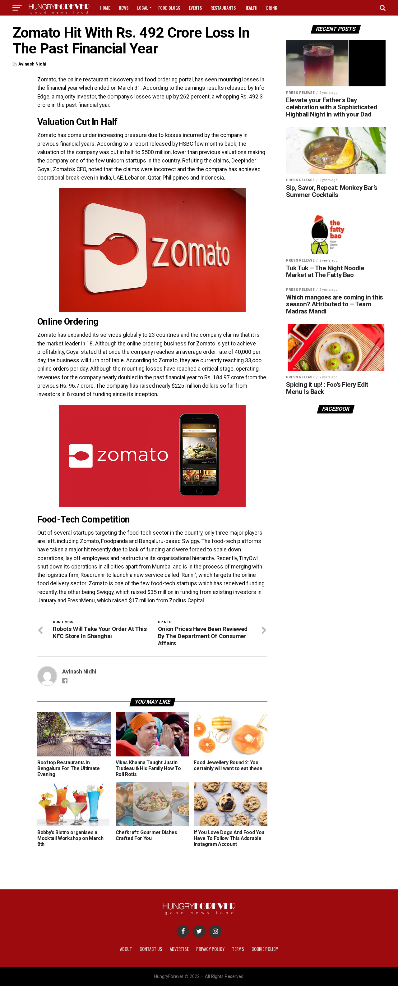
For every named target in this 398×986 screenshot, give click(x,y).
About (126, 949)
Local (142, 7)
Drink (271, 7)
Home (105, 7)
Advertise (179, 949)
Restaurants (223, 7)
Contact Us (151, 949)
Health (250, 7)
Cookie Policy (265, 949)
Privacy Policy (210, 949)
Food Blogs (169, 7)
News (123, 7)
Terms (238, 949)
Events (195, 7)
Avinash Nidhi (32, 64)
